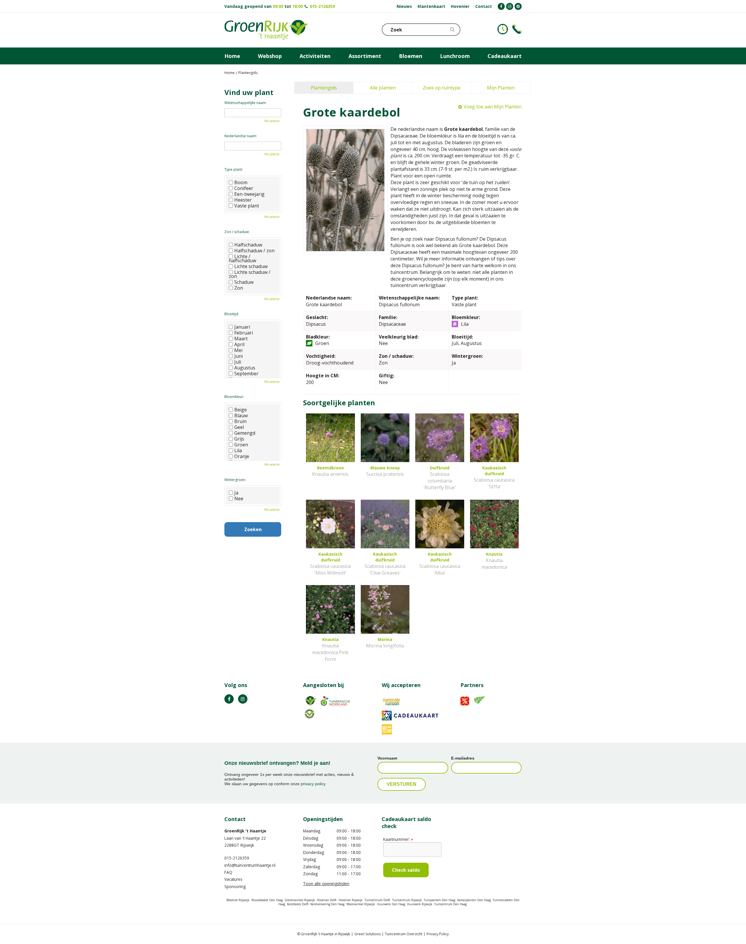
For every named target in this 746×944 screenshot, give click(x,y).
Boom (240, 182)
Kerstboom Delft (298, 904)
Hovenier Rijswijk (351, 900)
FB (229, 699)
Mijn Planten (501, 87)
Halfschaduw (248, 245)
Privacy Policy (438, 933)
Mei (238, 350)
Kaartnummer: (398, 839)
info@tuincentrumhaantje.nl (249, 865)
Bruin (240, 421)
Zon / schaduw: (236, 231)
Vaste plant (246, 206)
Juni (238, 356)
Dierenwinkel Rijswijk (300, 900)
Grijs (239, 439)
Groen (241, 445)
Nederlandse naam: (240, 135)
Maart (241, 339)
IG (242, 699)
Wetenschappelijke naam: (245, 102)
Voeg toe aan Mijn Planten (493, 106)
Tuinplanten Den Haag (439, 900)
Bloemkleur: (234, 396)
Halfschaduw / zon (254, 251)
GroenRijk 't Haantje (245, 831)
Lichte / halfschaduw (242, 258)
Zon (238, 288)
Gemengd (244, 433)
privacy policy (313, 783)
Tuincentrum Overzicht (403, 933)
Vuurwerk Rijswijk (419, 904)
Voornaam (387, 758)
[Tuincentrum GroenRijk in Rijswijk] (266, 30)
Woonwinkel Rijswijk (360, 904)
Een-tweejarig (249, 194)
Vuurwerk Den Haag (391, 904)
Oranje (241, 456)
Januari (242, 327)
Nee (238, 498)
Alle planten (383, 87)
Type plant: (233, 169)
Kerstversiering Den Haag (327, 904)
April (239, 344)
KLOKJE (502, 29)
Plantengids (324, 87)
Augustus (244, 368)
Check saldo (406, 870)
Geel (239, 427)
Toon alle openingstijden (326, 883)
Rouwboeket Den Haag (267, 900)
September (246, 373)
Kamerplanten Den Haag (474, 900)
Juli (237, 362)
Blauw (241, 415)
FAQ (228, 872)
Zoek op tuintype (441, 87)
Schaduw (244, 282)
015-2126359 (322, 6)
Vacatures (233, 879)
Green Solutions (367, 933)
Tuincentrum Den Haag (450, 904)
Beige (240, 410)
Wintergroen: (235, 479)
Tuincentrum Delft (377, 900)
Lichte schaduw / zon (249, 274)
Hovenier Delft (327, 900)
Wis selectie (271, 121)
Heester (243, 200)
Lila (238, 450)
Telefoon (517, 29)
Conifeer (243, 188)
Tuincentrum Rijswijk (407, 900)
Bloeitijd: (231, 313)
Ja (236, 493)
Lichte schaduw (251, 266)
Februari (243, 333)
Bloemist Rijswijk (237, 900)
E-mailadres (462, 758)
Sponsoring (235, 886)
